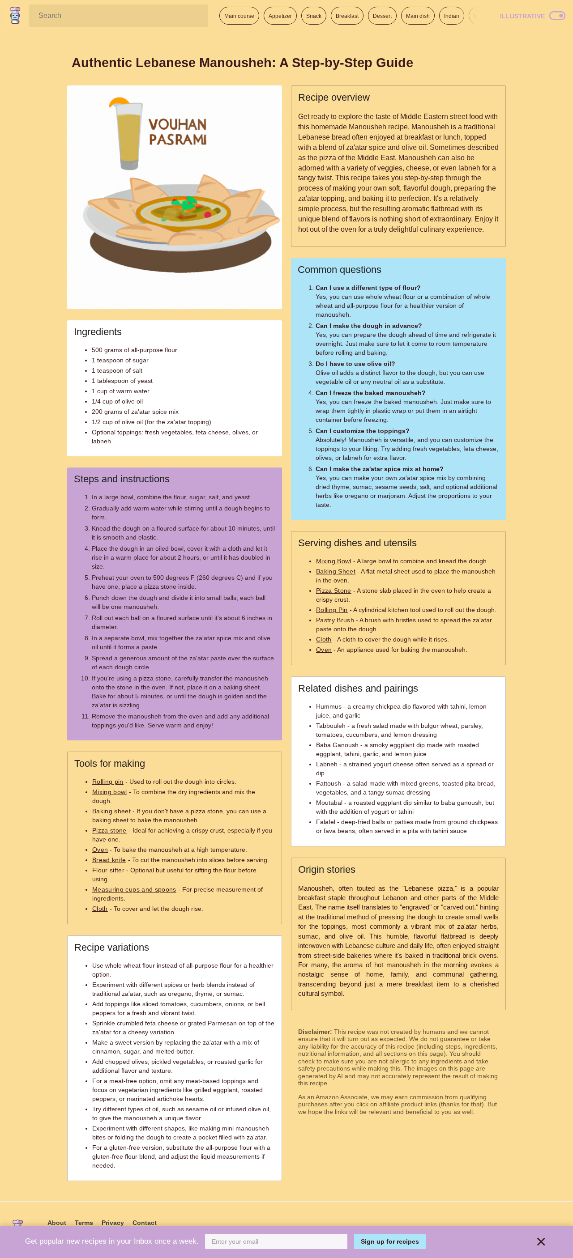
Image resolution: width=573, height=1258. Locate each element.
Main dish (418, 16)
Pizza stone (109, 830)
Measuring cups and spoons (134, 889)
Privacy (113, 1222)
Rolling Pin (332, 609)
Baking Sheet (335, 571)
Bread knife (109, 859)
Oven (100, 849)
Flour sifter (108, 870)
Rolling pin (108, 781)
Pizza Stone (333, 590)
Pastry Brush (335, 620)
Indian (451, 16)
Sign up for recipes (390, 1241)
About (56, 1222)
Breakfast (347, 16)
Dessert (382, 16)
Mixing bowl (109, 791)
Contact (145, 1222)
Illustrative (522, 16)
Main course (239, 16)
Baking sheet (111, 811)
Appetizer (280, 16)
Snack (313, 16)
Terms (84, 1222)
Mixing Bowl (333, 561)
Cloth (100, 908)
